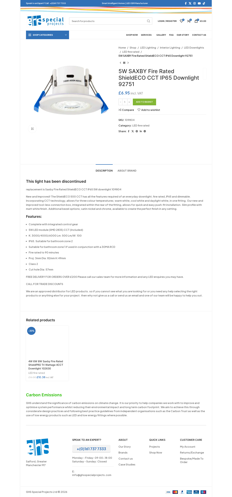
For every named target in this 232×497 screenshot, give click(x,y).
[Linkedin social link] (141, 131)
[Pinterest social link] (137, 131)
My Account (187, 446)
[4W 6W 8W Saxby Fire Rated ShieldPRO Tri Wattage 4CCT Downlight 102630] (47, 342)
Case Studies (126, 464)
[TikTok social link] (204, 3)
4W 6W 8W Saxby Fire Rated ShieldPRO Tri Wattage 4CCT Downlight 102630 (45, 365)
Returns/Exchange (192, 452)
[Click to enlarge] (32, 129)
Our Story (124, 446)
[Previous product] (120, 63)
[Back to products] (124, 63)
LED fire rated (130, 51)
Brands (123, 452)
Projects (154, 446)
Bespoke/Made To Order (191, 460)
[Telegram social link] (145, 131)
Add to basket (144, 102)
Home (122, 47)
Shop (133, 47)
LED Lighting (148, 47)
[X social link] (190, 3)
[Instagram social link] (194, 3)
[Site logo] (46, 20)
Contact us (125, 458)
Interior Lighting (170, 47)
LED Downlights (194, 47)
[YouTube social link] (199, 3)
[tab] (104, 169)
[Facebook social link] (186, 3)
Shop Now (155, 452)
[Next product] (128, 63)
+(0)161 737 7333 (58, 3)
